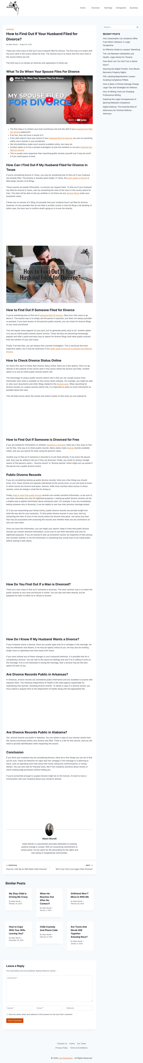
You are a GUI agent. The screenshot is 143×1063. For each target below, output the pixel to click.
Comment (12, 978)
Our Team (81, 1043)
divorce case (62, 384)
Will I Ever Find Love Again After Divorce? (74, 867)
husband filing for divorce (60, 138)
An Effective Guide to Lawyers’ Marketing (121, 49)
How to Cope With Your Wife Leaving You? (17, 930)
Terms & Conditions (79, 1048)
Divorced (95, 8)
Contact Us (62, 1043)
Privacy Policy (61, 1048)
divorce (70, 448)
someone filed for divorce (51, 315)
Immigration (121, 8)
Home (82, 8)
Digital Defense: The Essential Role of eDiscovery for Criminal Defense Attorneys (120, 110)
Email (40, 1008)
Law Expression (66, 1058)
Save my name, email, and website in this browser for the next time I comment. (41, 1014)
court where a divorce (77, 178)
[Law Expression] (14, 8)
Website (70, 1008)
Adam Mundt (13, 44)
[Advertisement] (49, 229)
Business (134, 8)
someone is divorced (56, 445)
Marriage (108, 8)
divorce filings (73, 193)
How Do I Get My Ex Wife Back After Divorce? (26, 867)
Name (10, 1008)
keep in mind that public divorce (27, 495)
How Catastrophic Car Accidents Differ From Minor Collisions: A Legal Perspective (120, 41)
